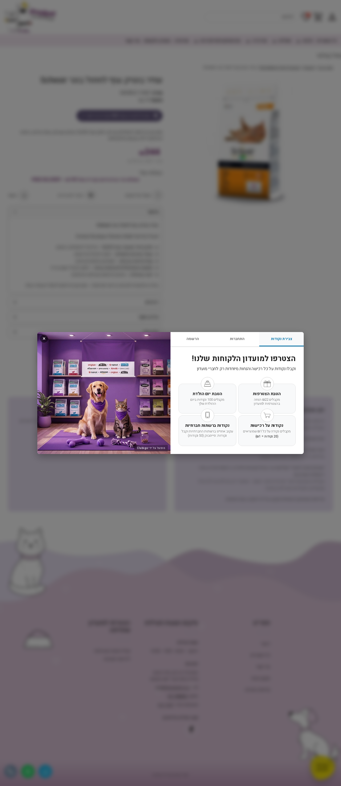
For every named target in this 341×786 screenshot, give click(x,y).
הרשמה (192, 339)
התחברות (237, 339)
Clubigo (142, 448)
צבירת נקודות (281, 339)
